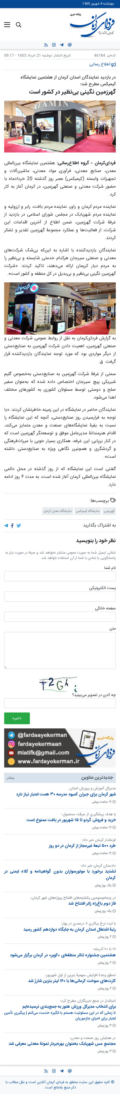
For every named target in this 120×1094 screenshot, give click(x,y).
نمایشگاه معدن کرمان (58, 511)
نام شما (110, 568)
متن (112, 629)
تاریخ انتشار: (61, 56)
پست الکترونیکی (102, 588)
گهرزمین (109, 511)
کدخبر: (111, 56)
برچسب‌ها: (100, 500)
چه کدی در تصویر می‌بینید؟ (94, 695)
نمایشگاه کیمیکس (88, 511)
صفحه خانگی (105, 609)
